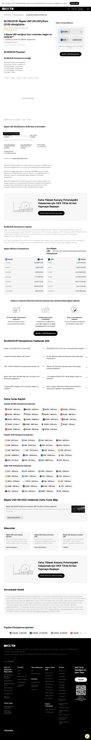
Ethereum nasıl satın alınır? (63, 718)
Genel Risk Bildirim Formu (9, 684)
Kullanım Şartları (54, 609)
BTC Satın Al (49, 675)
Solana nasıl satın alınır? (64, 722)
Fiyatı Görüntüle (40, 547)
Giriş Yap (74, 9)
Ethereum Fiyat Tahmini (63, 704)
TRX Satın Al (49, 690)
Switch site (74, 3)
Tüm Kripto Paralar (21, 685)
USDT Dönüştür (49, 709)
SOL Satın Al (49, 684)
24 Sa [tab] (12, 78)
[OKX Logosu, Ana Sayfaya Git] (8, 8)
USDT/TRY (62, 670)
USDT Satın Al (49, 673)
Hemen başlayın (11, 547)
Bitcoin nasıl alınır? (64, 715)
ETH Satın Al (49, 678)
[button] (68, 9)
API (32, 670)
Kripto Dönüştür (22, 679)
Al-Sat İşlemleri (22, 682)
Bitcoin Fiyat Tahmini (62, 699)
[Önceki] (5, 633)
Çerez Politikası (8, 690)
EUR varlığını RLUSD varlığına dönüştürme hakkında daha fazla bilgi (69, 251)
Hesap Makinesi (19, 15)
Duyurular (34, 689)
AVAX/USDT (62, 693)
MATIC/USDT (62, 679)
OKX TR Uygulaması (7, 697)
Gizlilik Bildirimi (8, 680)
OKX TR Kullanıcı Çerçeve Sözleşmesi (9, 676)
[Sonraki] (85, 633)
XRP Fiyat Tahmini (64, 707)
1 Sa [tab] (7, 78)
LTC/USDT (62, 696)
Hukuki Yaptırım (8, 688)
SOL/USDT (62, 682)
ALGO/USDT (62, 690)
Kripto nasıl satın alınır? (64, 711)
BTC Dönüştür (49, 712)
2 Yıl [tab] (36, 78)
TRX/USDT (62, 685)
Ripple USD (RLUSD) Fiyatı (20, 158)
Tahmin (65, 547)
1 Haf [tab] (18, 78)
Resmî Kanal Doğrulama (34, 685)
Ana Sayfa (7, 15)
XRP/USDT (62, 688)
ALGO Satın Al (49, 693)
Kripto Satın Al (22, 676)
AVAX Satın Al (49, 695)
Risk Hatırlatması (66, 609)
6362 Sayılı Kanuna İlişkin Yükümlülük (8, 712)
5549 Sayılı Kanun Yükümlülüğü (9, 707)
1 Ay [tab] (25, 78)
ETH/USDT (62, 676)
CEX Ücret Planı (35, 673)
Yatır (19, 670)
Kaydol (81, 9)
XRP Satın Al (48, 687)
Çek (19, 673)
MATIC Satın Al (49, 681)
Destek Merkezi (35, 682)
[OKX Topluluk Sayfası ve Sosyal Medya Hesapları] (16, 730)
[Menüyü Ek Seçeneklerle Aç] (88, 9)
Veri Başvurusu (8, 693)
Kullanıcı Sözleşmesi (42, 611)
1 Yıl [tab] (30, 78)
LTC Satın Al (48, 698)
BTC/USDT (62, 673)
